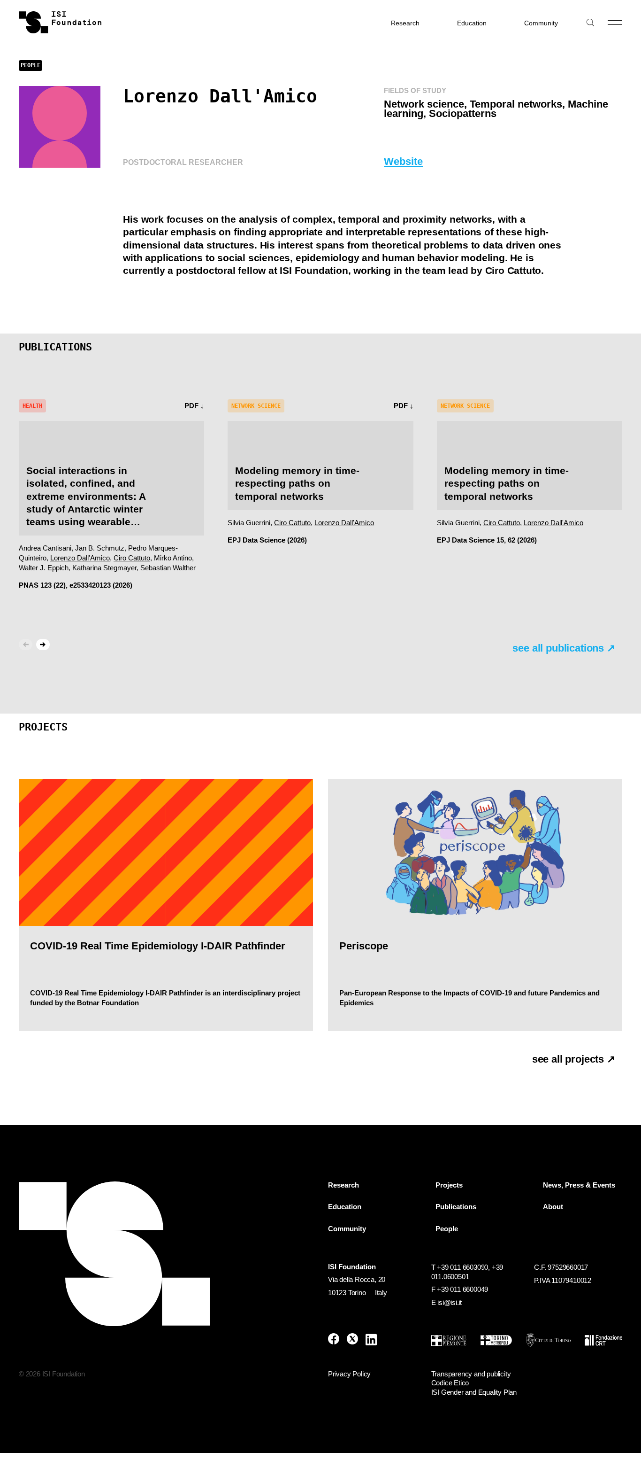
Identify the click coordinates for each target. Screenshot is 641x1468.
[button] (43, 644)
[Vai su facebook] (333, 1340)
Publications (455, 1207)
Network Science (256, 406)
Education (472, 23)
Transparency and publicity (471, 1374)
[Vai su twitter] (352, 1340)
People (446, 1229)
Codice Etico (450, 1383)
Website (403, 161)
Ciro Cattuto (132, 558)
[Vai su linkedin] (371, 1340)
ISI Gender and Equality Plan (474, 1392)
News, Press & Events (579, 1185)
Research (405, 23)
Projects (449, 1185)
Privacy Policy (349, 1374)
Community (541, 23)
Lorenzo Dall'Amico (80, 558)
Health (32, 406)
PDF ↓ (194, 406)
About (553, 1207)
